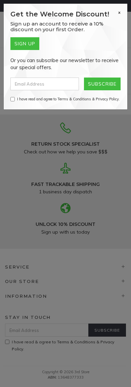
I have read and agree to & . (68, 99)
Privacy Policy (107, 99)
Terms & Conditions (74, 99)
